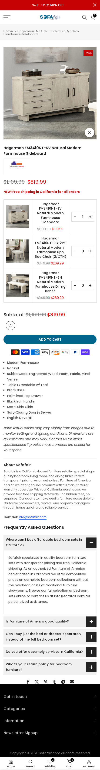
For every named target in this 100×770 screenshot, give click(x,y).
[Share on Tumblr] (54, 682)
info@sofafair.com (33, 517)
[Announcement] (48, 5)
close (95, 5)
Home (8, 31)
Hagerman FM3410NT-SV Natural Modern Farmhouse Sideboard (50, 213)
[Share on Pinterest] (45, 682)
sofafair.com (49, 753)
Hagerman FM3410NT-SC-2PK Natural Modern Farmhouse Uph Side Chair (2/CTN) (50, 247)
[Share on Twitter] (37, 682)
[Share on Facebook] (28, 682)
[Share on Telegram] (63, 682)
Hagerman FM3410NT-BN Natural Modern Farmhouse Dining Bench (50, 282)
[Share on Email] (72, 682)
